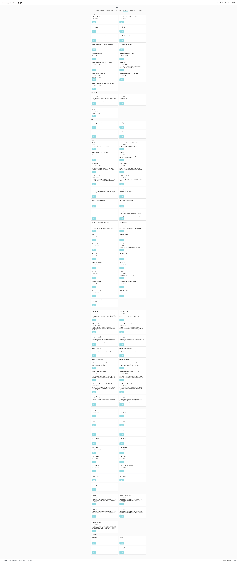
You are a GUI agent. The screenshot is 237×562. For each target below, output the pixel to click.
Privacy (234, 560)
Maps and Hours (22, 560)
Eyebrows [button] (108, 10)
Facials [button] (120, 10)
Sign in (221, 2)
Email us (5, 560)
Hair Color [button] (140, 10)
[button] (104, 19)
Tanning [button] (131, 10)
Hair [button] (116, 10)
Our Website (30, 560)
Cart (233, 2)
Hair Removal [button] (125, 10)
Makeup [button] (97, 10)
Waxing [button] (112, 10)
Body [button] (135, 10)
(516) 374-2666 (13, 560)
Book (227, 2)
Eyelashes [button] (102, 10)
